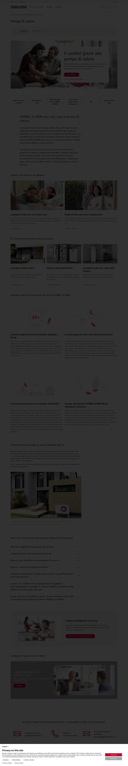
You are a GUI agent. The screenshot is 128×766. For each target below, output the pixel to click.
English (4, 746)
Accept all (114, 755)
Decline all (113, 758)
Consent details (7, 763)
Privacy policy (19, 763)
